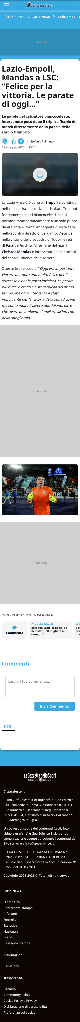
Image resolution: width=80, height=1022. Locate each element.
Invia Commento (54, 706)
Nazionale (11, 931)
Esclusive (10, 925)
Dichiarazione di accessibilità (25, 1006)
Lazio (10, 202)
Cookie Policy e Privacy (20, 1000)
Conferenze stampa (18, 908)
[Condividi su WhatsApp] (5, 141)
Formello (10, 919)
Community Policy (17, 994)
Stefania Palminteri (42, 141)
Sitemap (10, 989)
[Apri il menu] (6, 5)
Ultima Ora (12, 902)
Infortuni (10, 913)
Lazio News (41, 17)
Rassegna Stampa (17, 943)
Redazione (11, 966)
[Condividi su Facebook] (13, 141)
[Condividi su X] (21, 141)
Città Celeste (14, 16)
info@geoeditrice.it (39, 843)
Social (8, 937)
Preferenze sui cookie (19, 1012)
